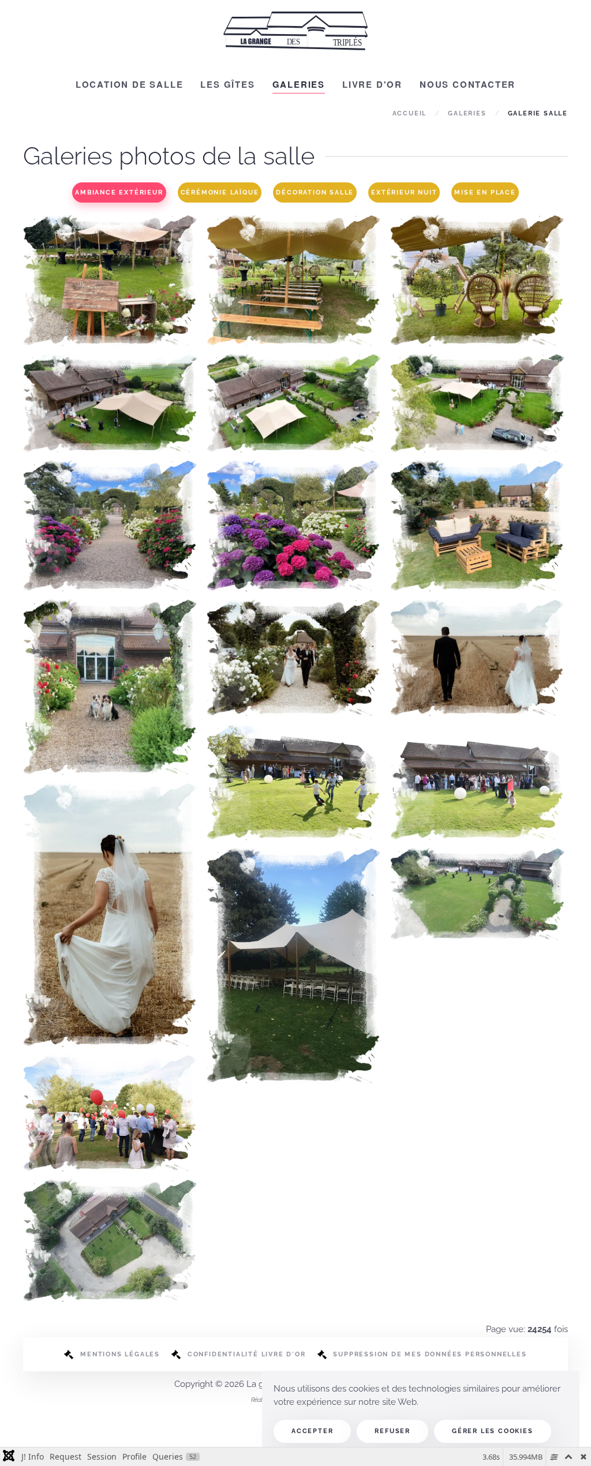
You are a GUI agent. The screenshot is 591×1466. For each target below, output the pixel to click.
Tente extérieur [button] (295, 939)
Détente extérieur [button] (479, 499)
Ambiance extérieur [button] (112, 660)
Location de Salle (130, 84)
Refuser (392, 1431)
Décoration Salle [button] (315, 192)
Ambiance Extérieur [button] (119, 192)
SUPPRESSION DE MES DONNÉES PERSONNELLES (429, 1354)
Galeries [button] (298, 84)
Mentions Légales (120, 1354)
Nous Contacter (467, 84)
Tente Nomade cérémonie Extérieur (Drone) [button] (112, 377)
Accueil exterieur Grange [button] (112, 499)
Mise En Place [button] (484, 192)
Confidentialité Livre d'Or (247, 1354)
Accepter (312, 1431)
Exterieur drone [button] (479, 868)
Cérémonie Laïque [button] (220, 192)
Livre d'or (372, 84)
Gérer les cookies (492, 1431)
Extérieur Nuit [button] (404, 192)
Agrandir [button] (112, 316)
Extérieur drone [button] (112, 1214)
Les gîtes (227, 84)
